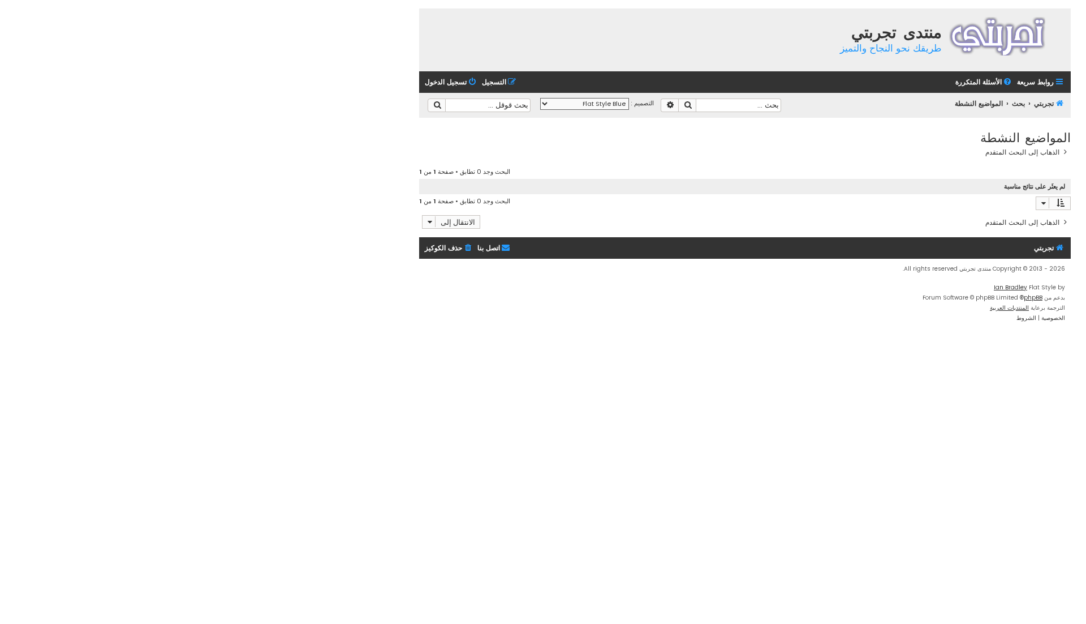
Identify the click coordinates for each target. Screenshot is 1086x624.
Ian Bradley (1010, 287)
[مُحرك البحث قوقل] (437, 105)
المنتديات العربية (1009, 308)
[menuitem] (984, 82)
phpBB (1033, 297)
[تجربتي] (1005, 34)
